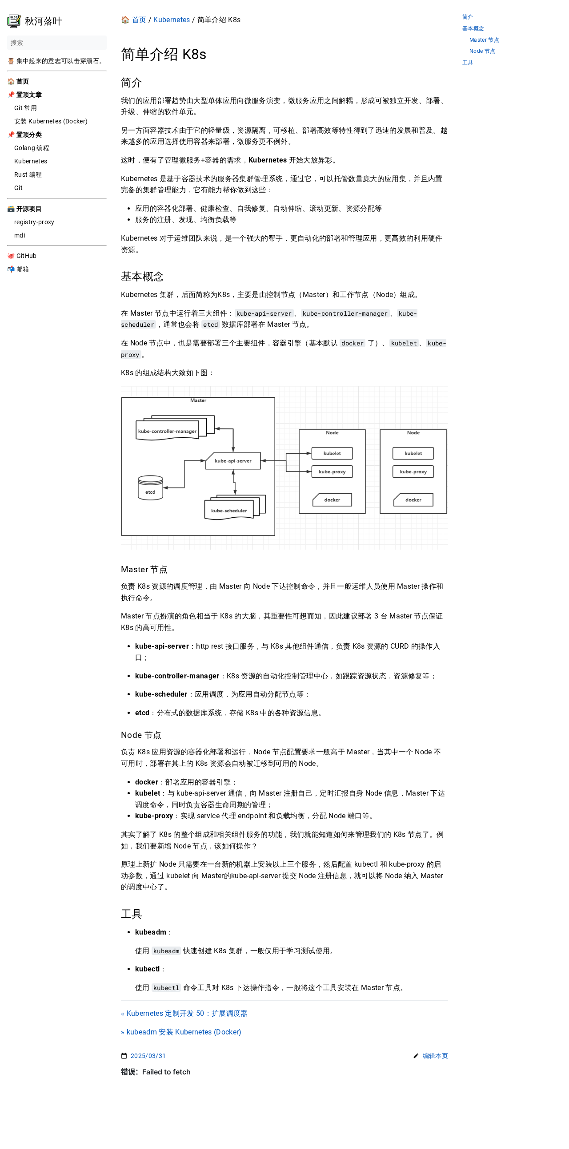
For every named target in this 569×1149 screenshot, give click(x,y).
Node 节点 (482, 51)
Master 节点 (484, 40)
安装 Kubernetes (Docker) (51, 121)
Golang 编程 (31, 147)
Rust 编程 (28, 174)
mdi (19, 235)
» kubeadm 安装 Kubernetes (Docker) (181, 1032)
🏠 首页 (133, 20)
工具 (467, 63)
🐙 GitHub (22, 255)
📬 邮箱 (18, 269)
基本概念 (473, 29)
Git (18, 187)
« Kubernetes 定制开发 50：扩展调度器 (184, 1013)
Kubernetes (30, 161)
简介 (467, 17)
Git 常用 (25, 107)
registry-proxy (34, 222)
